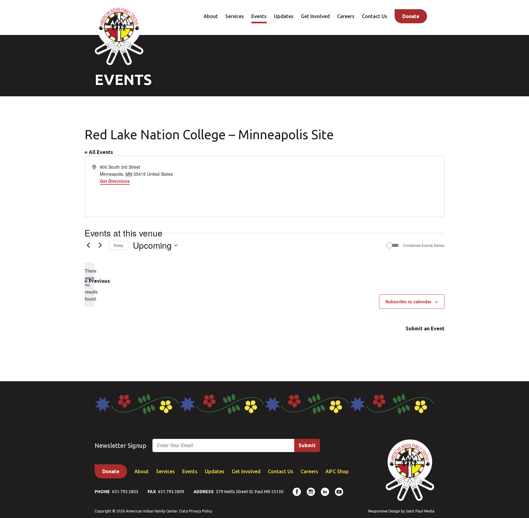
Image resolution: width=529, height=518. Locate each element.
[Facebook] (297, 492)
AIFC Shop (337, 471)
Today (118, 245)
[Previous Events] (88, 245)
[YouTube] (339, 492)
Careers (346, 16)
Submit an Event (425, 328)
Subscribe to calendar (408, 301)
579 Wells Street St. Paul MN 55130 (249, 491)
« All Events (98, 152)
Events (259, 16)
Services (234, 16)
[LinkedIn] (325, 492)
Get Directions (115, 181)
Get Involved (315, 16)
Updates (284, 16)
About (211, 16)
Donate (410, 16)
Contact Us (374, 16)
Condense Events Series (424, 245)
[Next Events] (100, 245)
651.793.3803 (125, 491)
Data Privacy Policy (195, 511)
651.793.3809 (171, 491)
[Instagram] (311, 492)
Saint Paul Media (420, 511)
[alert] (89, 285)
